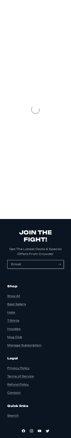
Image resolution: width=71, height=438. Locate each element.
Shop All (13, 295)
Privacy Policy (18, 368)
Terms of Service (20, 376)
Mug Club (14, 336)
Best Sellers (16, 304)
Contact (14, 392)
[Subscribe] (60, 264)
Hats (11, 312)
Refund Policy (18, 384)
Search (13, 415)
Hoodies (13, 328)
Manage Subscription (24, 345)
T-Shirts (13, 320)
